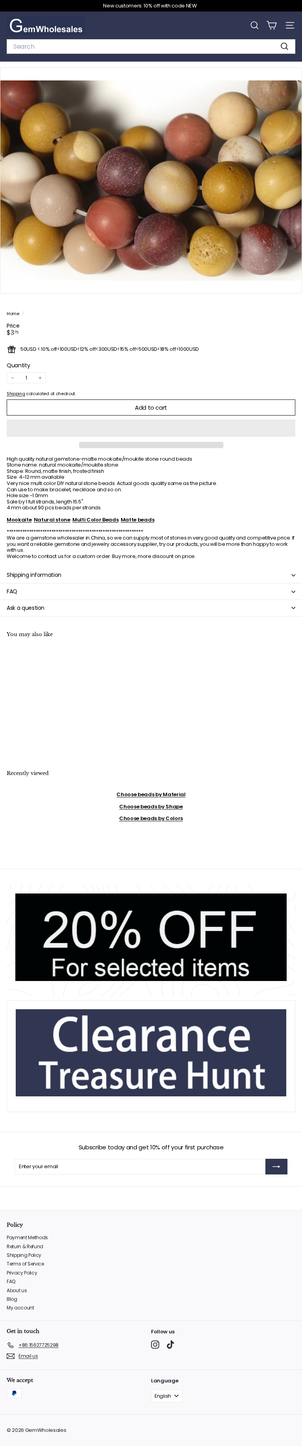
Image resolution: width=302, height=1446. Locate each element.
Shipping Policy (24, 1255)
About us (17, 1290)
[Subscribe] (276, 1166)
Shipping (16, 393)
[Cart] (271, 25)
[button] (151, 428)
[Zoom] (290, 282)
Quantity (18, 365)
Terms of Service (25, 1263)
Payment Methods (27, 1237)
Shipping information (34, 575)
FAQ (12, 591)
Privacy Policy (22, 1272)
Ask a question (25, 608)
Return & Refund (25, 1246)
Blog (12, 1299)
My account (20, 1307)
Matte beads (137, 519)
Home (13, 313)
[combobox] (151, 46)
